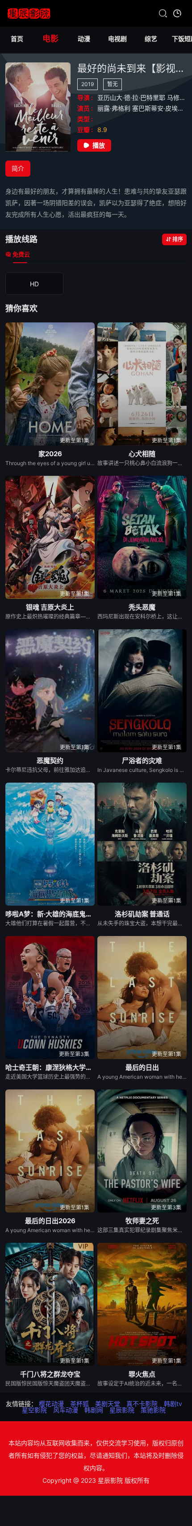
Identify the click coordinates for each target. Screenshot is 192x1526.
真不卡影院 (142, 1403)
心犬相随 (142, 454)
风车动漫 (65, 1410)
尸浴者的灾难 (142, 760)
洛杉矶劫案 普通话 (142, 914)
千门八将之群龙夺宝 (50, 1374)
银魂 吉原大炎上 (50, 607)
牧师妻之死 (142, 1221)
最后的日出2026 (50, 1221)
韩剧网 (93, 1410)
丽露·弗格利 (114, 108)
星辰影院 (121, 1410)
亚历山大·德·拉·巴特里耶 (132, 97)
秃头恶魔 (142, 607)
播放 (98, 145)
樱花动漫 (51, 1403)
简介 (18, 168)
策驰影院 (153, 1410)
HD (34, 284)
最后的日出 (142, 1067)
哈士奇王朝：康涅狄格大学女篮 (50, 1067)
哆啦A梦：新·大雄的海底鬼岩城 (50, 914)
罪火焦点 (142, 1374)
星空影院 (34, 1410)
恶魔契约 (50, 760)
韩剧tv (173, 1403)
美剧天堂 (107, 1403)
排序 (177, 239)
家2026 (50, 454)
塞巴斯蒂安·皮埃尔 (159, 108)
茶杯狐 (79, 1403)
